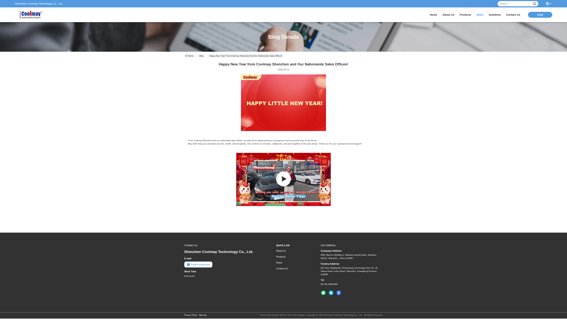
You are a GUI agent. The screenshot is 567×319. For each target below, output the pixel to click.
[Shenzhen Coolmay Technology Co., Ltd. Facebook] (338, 293)
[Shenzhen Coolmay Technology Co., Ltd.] (31, 14)
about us (448, 14)
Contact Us (282, 268)
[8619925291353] (323, 293)
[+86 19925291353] (331, 293)
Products (280, 256)
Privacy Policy (190, 315)
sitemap (203, 315)
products (465, 14)
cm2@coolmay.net (200, 264)
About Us (281, 251)
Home (433, 14)
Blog (201, 56)
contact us (513, 14)
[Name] (534, 4)
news (479, 14)
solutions (495, 14)
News (279, 262)
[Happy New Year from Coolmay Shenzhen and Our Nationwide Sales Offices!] (283, 179)
